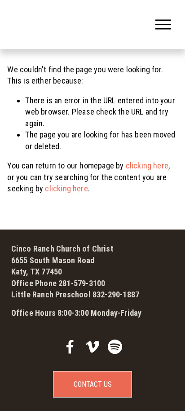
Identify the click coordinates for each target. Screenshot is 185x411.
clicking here (147, 165)
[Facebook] (70, 347)
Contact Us (93, 384)
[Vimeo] (92, 347)
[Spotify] (115, 347)
